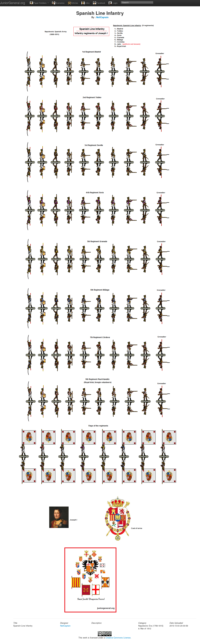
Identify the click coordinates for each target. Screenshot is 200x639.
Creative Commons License (117, 637)
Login (115, 2)
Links (87, 2)
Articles (74, 2)
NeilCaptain (102, 17)
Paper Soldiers (40, 2)
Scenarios (60, 2)
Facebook (100, 2)
